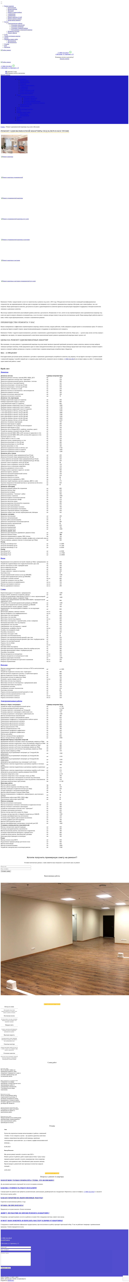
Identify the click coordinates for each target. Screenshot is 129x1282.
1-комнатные (11, 14)
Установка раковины (17, 26)
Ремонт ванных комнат (15, 18)
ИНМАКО (11, 1280)
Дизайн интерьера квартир (12, 36)
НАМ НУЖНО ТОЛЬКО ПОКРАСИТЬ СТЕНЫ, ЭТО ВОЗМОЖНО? (27, 1180)
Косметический (12, 9)
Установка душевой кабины (19, 28)
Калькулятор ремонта (14, 20)
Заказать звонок (64, 58)
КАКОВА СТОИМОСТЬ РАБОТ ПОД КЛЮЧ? (19, 1188)
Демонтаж (4, 372)
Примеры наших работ (11, 39)
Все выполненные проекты (52, 1004)
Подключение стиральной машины (21, 29)
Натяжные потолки (13, 31)
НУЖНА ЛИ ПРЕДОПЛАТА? (12, 1205)
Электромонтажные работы (11, 701)
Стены (3, 589)
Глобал (3, 127)
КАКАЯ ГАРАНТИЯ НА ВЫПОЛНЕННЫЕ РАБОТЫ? (22, 1198)
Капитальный (12, 7)
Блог (5, 45)
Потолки (4, 665)
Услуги (6, 22)
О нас (6, 34)
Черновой (11, 11)
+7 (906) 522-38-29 (63, 52)
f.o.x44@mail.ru (5, 1240)
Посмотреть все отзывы (52, 1173)
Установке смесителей (18, 25)
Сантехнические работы (15, 23)
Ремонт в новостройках (15, 12)
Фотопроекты (12, 41)
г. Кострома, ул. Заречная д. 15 (64, 54)
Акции (6, 37)
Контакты (7, 47)
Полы (3, 558)
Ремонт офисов (12, 33)
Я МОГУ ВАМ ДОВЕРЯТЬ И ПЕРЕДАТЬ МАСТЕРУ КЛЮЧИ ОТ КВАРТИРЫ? (32, 1221)
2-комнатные (11, 15)
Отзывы (6, 44)
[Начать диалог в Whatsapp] (70, 52)
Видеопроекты (12, 42)
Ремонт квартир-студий (15, 17)
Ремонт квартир (9, 6)
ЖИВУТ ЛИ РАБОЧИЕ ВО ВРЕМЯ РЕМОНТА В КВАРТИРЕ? (25, 1213)
